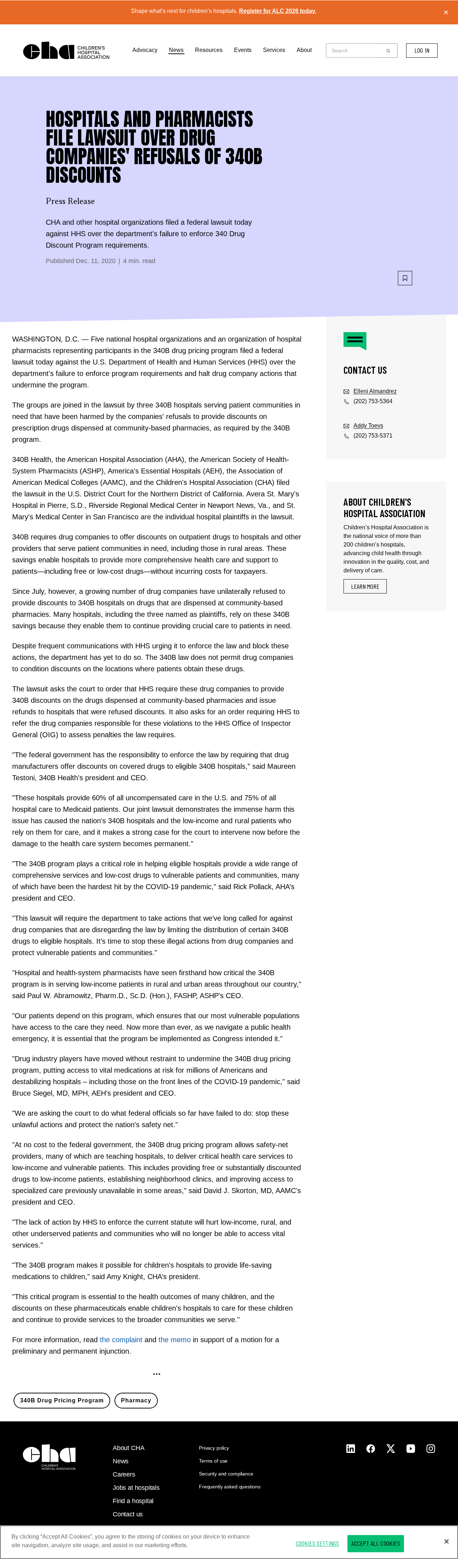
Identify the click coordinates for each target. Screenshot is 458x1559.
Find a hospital (133, 1501)
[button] (388, 50)
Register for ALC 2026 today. (277, 11)
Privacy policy (214, 1448)
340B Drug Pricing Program (62, 1400)
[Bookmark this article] (405, 278)
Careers (124, 1474)
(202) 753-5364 (373, 401)
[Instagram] (350, 1448)
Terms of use (213, 1461)
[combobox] (355, 50)
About (304, 50)
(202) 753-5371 (373, 436)
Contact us (128, 1514)
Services (274, 50)
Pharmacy (136, 1400)
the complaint (121, 1340)
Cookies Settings (317, 1543)
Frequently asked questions (229, 1486)
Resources (209, 50)
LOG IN (421, 50)
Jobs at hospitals (136, 1487)
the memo (175, 1340)
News (176, 50)
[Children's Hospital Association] (49, 1457)
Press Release (70, 201)
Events (243, 50)
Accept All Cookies (375, 1543)
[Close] (446, 1541)
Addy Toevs (368, 426)
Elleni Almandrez (375, 391)
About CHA (128, 1447)
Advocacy (144, 50)
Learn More (365, 586)
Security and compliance (226, 1474)
